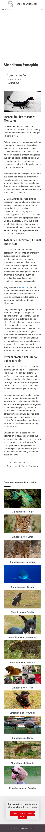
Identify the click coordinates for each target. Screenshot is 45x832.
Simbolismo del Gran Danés (22, 637)
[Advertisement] (22, 35)
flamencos (23, 287)
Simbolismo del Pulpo (23, 511)
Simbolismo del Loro (16, 462)
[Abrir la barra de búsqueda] (42, 9)
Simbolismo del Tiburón (22, 587)
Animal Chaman (26, 4)
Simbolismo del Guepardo (23, 562)
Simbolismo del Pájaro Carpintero (22, 466)
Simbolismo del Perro (22, 687)
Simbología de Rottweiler (22, 712)
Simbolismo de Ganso (23, 738)
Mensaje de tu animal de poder (24, 815)
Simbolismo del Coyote (22, 763)
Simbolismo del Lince (22, 536)
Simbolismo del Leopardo (22, 662)
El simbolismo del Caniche (22, 788)
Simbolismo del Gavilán (22, 612)
